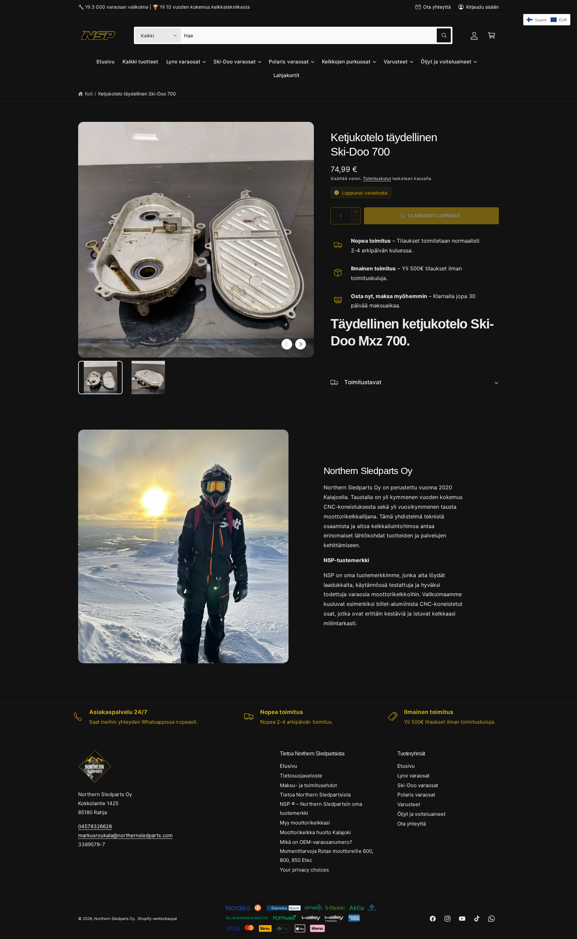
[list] (288, 716)
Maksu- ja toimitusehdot (308, 785)
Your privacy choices (304, 870)
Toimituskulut (377, 178)
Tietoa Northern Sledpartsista (315, 794)
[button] (491, 35)
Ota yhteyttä (436, 7)
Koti (89, 93)
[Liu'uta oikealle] (300, 344)
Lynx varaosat (183, 61)
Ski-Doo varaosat (234, 61)
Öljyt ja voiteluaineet (446, 61)
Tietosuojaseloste (301, 775)
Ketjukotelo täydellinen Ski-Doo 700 (137, 93)
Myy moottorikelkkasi (305, 822)
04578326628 (95, 826)
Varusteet (396, 61)
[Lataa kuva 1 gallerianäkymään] (100, 377)
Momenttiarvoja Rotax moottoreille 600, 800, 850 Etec (326, 855)
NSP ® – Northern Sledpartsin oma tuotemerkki (321, 808)
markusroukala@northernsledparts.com (125, 835)
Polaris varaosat (289, 61)
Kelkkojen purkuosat (346, 61)
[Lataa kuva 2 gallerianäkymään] (148, 377)
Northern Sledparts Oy (114, 918)
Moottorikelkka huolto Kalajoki (315, 832)
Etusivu (288, 766)
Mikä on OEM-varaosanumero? (316, 842)
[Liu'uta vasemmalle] (286, 344)
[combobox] (317, 35)
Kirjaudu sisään (482, 7)
